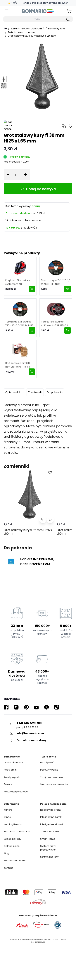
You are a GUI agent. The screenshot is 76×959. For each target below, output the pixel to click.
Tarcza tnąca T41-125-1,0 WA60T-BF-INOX (55, 282)
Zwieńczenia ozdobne (21, 32)
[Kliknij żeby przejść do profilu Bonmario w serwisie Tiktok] (56, 707)
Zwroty (8, 784)
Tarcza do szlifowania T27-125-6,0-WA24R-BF (19, 323)
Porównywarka (49, 769)
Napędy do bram (50, 810)
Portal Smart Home (15, 860)
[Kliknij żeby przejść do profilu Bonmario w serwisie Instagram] (16, 707)
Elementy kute (56, 28)
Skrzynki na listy (49, 857)
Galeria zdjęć (12, 846)
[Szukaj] (68, 19)
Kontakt (8, 868)
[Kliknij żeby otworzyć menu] (6, 11)
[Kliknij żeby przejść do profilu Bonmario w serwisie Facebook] (6, 707)
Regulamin (10, 769)
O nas (7, 817)
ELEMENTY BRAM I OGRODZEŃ (27, 28)
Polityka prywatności (16, 791)
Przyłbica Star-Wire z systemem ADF (17, 282)
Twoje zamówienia (51, 777)
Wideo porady (12, 839)
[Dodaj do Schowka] (50, 473)
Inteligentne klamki (51, 824)
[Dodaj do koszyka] (32, 289)
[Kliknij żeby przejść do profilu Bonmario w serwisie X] (46, 707)
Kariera (8, 810)
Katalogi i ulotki (13, 824)
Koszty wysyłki (12, 777)
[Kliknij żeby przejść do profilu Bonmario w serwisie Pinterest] (26, 707)
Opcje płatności (13, 762)
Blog (6, 853)
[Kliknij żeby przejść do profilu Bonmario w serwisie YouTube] (36, 707)
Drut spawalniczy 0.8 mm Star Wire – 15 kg (17, 364)
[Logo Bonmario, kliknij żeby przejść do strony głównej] (38, 11)
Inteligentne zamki (51, 817)
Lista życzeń (47, 762)
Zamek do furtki (49, 831)
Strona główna (5, 28)
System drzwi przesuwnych (48, 847)
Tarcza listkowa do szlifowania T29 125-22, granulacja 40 (54, 323)
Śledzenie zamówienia (54, 784)
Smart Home (47, 839)
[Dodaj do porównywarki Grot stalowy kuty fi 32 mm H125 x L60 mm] (42, 519)
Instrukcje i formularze (17, 831)
